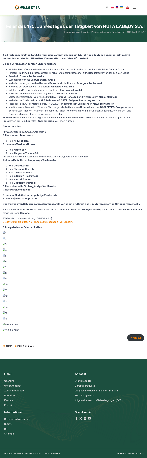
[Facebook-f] (76, 418)
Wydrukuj (136, 337)
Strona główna (71, 32)
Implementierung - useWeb (130, 454)
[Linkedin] (85, 418)
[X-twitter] (80, 418)
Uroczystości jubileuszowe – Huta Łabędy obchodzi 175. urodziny (38, 222)
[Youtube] (89, 418)
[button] (107, 7)
